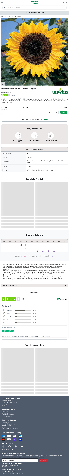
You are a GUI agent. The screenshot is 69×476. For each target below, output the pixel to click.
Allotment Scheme (8, 414)
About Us (5, 411)
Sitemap (4, 404)
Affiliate (4, 405)
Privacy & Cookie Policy (9, 402)
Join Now (43, 460)
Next (67, 51)
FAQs (3, 427)
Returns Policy (6, 425)
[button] (2, 2)
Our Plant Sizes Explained (10, 428)
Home (2, 16)
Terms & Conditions (8, 401)
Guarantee (5, 413)
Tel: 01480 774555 (7, 449)
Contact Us (5, 422)
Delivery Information (8, 424)
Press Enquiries (7, 416)
